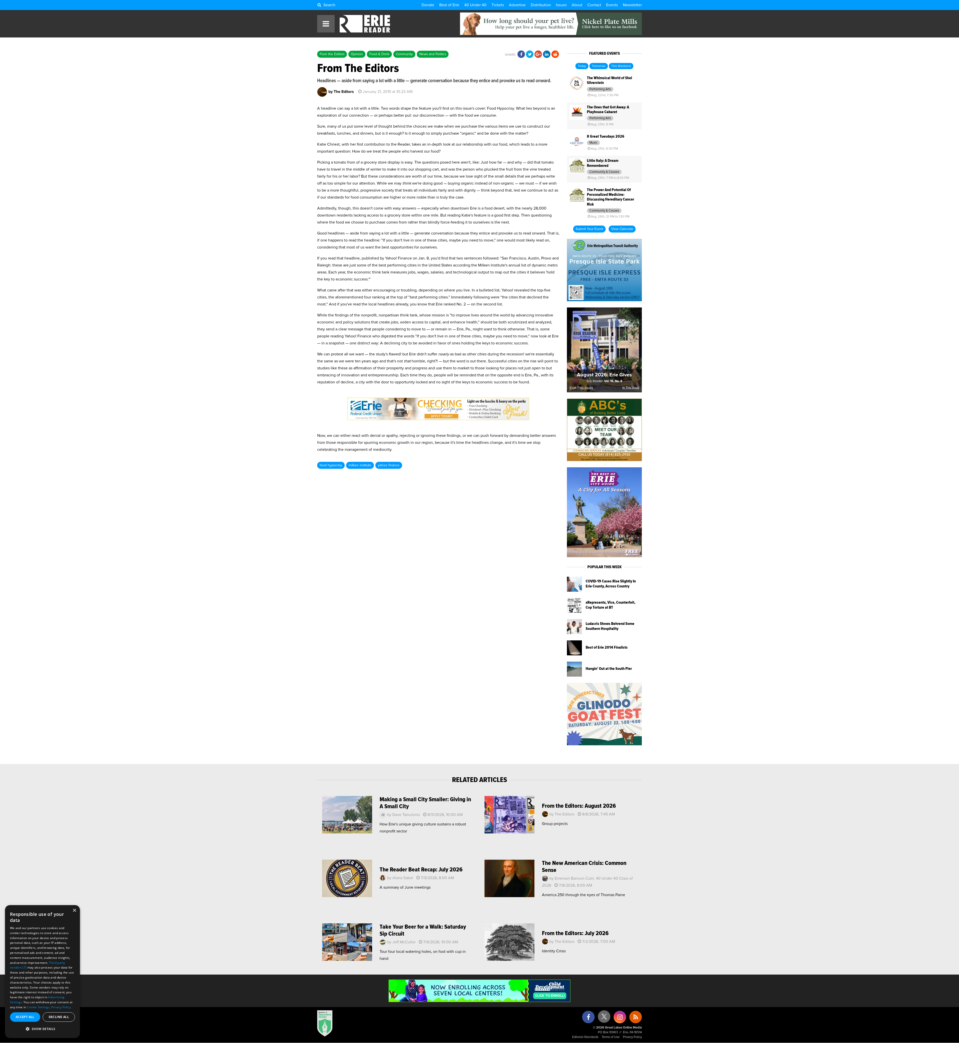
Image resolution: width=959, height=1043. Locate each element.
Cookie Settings (38, 1007)
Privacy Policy (632, 1037)
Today (582, 66)
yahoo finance (389, 465)
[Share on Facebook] (521, 54)
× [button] (74, 910)
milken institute (360, 465)
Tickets (497, 5)
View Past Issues (581, 387)
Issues (561, 5)
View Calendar (622, 229)
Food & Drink (379, 54)
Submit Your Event (589, 229)
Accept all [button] (25, 1017)
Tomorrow (598, 66)
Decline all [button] (59, 1017)
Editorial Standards (585, 1037)
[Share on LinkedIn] (546, 54)
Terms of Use (611, 1037)
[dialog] (42, 971)
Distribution (541, 5)
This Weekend (621, 66)
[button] (42, 1029)
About (577, 5)
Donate (428, 5)
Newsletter (632, 5)
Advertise (517, 5)
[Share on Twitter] (529, 54)
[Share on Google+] (538, 54)
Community (404, 54)
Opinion (357, 54)
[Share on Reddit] (555, 54)
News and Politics (432, 54)
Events (612, 5)
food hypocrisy (331, 465)
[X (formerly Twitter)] (604, 1018)
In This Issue (630, 387)
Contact (594, 5)
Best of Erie (449, 5)
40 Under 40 (475, 5)
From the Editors (332, 54)
